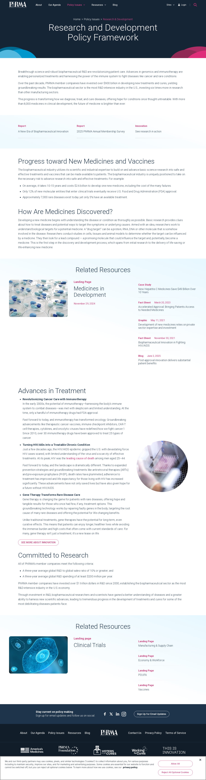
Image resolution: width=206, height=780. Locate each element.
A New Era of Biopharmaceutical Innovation (43, 129)
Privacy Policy (153, 732)
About (39, 4)
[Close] (200, 759)
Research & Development (118, 19)
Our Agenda (54, 4)
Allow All (175, 763)
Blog (115, 4)
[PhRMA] (18, 5)
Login (183, 5)
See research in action (148, 129)
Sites (169, 5)
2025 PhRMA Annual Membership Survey (101, 129)
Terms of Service (175, 732)
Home (77, 19)
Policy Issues (74, 4)
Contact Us (134, 732)
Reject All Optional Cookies (175, 772)
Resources (97, 4)
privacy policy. (130, 767)
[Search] (195, 5)
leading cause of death (80, 458)
